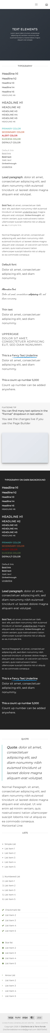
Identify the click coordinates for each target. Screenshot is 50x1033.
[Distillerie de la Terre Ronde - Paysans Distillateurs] (17, 4)
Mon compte (42, 1023)
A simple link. (15, 225)
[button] (36, 4)
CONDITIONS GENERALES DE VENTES (18, 1023)
